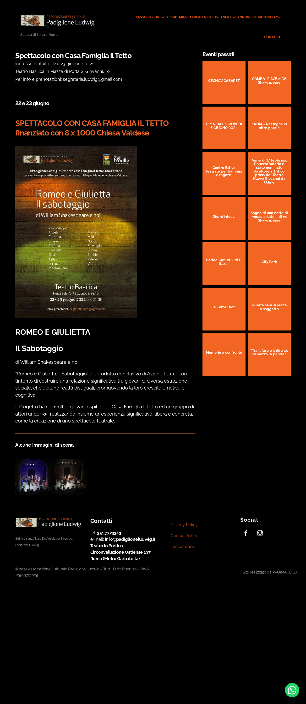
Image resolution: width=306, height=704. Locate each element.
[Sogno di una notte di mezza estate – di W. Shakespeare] (269, 218)
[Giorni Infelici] (224, 218)
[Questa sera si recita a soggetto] (269, 309)
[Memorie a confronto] (224, 354)
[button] (292, 690)
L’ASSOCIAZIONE (148, 17)
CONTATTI (272, 37)
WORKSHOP (267, 17)
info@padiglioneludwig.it (130, 539)
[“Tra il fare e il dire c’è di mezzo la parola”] (269, 354)
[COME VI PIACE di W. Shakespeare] (269, 82)
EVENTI (226, 17)
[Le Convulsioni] (224, 309)
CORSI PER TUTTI (203, 17)
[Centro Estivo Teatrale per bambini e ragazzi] (224, 173)
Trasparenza (182, 546)
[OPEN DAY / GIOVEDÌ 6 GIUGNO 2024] (224, 128)
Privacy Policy (184, 524)
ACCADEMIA (175, 17)
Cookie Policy (184, 535)
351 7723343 (109, 532)
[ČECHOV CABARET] (224, 82)
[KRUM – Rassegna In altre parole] (269, 128)
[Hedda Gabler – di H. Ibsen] (224, 263)
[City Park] (269, 263)
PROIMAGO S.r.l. (286, 572)
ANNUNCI (244, 17)
